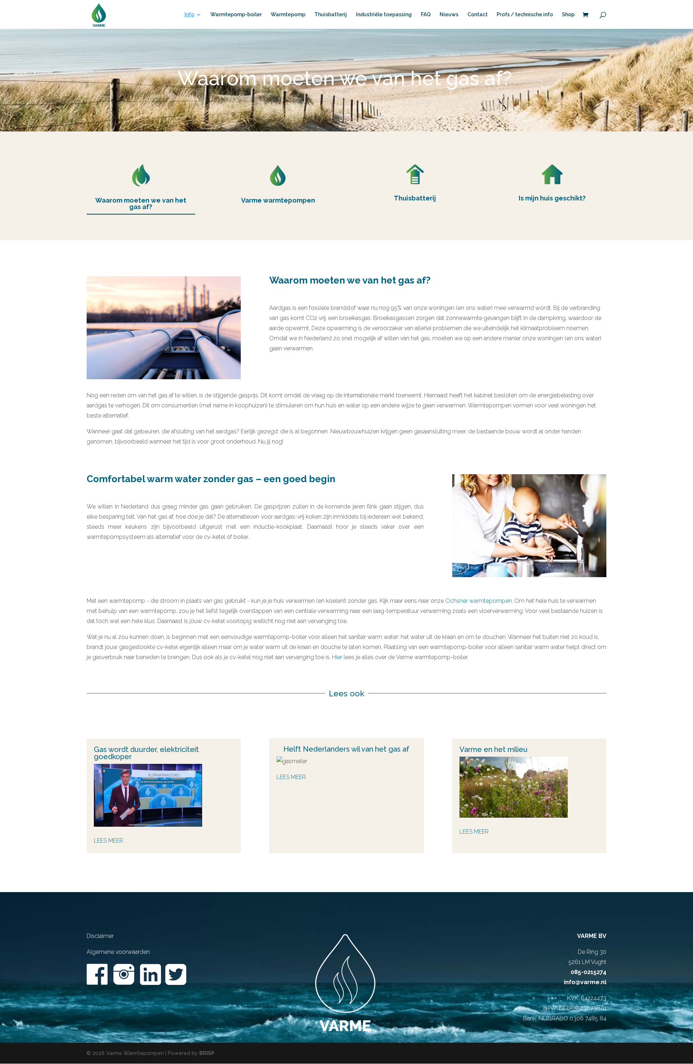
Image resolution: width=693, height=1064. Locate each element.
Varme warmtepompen (278, 200)
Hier (337, 657)
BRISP (206, 1053)
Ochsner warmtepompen (478, 600)
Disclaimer (100, 936)
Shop (568, 14)
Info (189, 14)
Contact (477, 14)
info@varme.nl (585, 982)
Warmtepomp (288, 14)
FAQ (426, 14)
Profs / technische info (525, 14)
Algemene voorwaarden (118, 951)
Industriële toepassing (384, 14)
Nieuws (449, 14)
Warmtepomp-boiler (236, 14)
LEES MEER (291, 777)
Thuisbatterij (330, 14)
